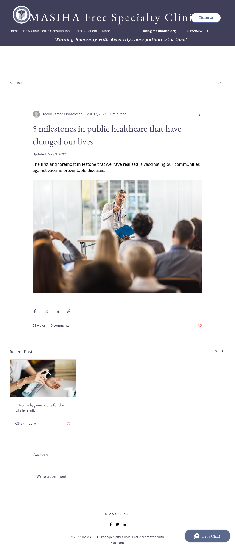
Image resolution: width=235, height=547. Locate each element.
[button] (219, 83)
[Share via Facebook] (35, 311)
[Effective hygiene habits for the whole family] (43, 378)
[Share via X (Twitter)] (46, 311)
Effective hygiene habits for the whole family (39, 407)
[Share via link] (68, 311)
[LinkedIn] (124, 524)
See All (220, 351)
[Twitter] (117, 524)
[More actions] (199, 114)
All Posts (16, 82)
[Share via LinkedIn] (57, 311)
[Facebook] (110, 524)
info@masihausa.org (159, 31)
